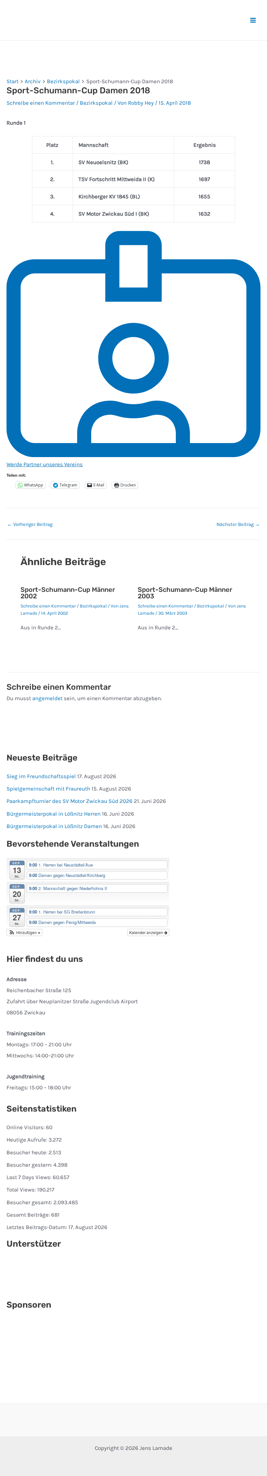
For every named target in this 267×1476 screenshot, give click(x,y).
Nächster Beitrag (238, 524)
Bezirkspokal (96, 103)
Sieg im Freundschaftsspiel (41, 776)
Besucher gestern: (30, 1164)
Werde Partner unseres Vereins (45, 464)
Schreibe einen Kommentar (41, 103)
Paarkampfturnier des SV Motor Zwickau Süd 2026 (70, 801)
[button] (24, 932)
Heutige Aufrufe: (28, 1139)
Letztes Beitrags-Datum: (37, 1227)
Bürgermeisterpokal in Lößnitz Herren (54, 813)
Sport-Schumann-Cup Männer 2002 (68, 593)
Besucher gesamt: (30, 1202)
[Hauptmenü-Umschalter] (253, 20)
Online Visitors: (26, 1127)
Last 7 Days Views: (30, 1177)
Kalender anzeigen (146, 932)
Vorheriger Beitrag (29, 524)
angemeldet (47, 698)
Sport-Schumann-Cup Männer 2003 (185, 593)
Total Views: (22, 1189)
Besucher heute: (28, 1152)
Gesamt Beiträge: (29, 1214)
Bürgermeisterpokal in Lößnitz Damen (54, 826)
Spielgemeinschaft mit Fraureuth (48, 788)
